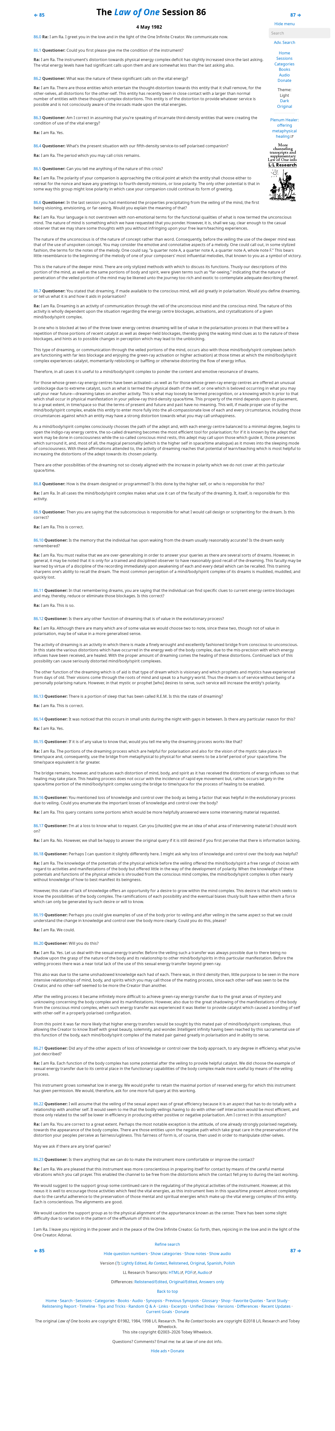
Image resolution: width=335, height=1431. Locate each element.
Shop (226, 1300)
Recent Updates (276, 1306)
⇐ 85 (39, 15)
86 (36, 36)
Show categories (166, 1253)
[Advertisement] (168, 1391)
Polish (229, 1263)
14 (41, 719)
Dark (284, 100)
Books (284, 69)
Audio (284, 75)
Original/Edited (183, 1281)
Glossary (210, 1300)
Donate (284, 80)
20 (41, 943)
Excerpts (179, 1306)
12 (41, 618)
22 (41, 1104)
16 (41, 797)
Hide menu (284, 23)
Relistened (178, 1263)
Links (163, 1306)
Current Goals (159, 1311)
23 (41, 1159)
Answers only (211, 1281)
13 (41, 696)
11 (41, 590)
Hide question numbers (126, 1253)
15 (41, 741)
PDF (188, 1272)
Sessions (284, 58)
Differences (247, 1306)
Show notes (195, 1253)
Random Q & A (142, 1306)
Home (284, 53)
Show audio (220, 1253)
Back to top (167, 1291)
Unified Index (202, 1306)
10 (41, 540)
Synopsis (154, 1300)
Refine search (167, 1244)
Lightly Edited (133, 1263)
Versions (226, 1306)
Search (66, 1300)
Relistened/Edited (150, 1281)
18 (41, 854)
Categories (284, 64)
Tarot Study (276, 1300)
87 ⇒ (295, 15)
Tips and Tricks (112, 1306)
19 (41, 915)
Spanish (214, 1263)
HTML (174, 1272)
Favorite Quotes (248, 1300)
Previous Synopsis (182, 1300)
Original (284, 106)
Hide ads (159, 1351)
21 (41, 1048)
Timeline (87, 1306)
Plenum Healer (284, 128)
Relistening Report (59, 1306)
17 (41, 825)
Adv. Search (284, 42)
